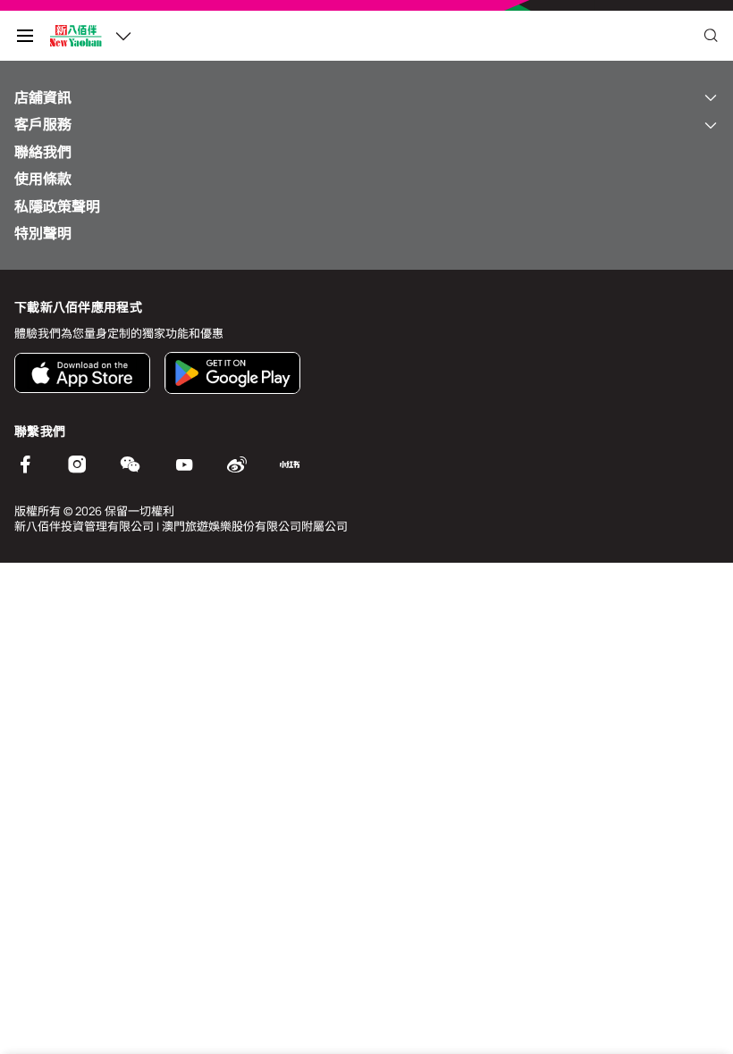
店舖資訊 (43, 97)
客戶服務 (43, 124)
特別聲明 (43, 233)
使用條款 (43, 179)
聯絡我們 (43, 152)
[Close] (711, 36)
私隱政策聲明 (57, 206)
